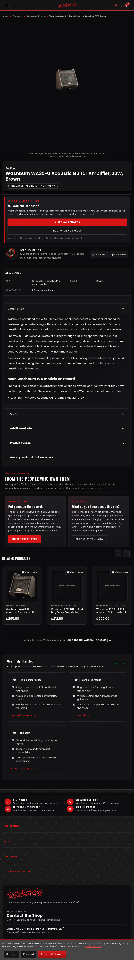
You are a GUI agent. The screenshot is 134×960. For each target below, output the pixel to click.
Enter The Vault (21, 768)
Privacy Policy (93, 946)
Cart (128, 4)
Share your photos (67, 222)
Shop (7, 841)
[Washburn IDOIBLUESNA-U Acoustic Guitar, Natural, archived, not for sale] (112, 586)
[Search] (16, 5)
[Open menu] (7, 5)
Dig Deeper (11, 856)
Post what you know (67, 230)
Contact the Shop (25, 915)
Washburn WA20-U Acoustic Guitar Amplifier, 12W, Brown (48, 398)
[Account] (122, 5)
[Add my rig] (115, 5)
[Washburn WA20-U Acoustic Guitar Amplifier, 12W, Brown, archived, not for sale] (22, 586)
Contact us (120, 254)
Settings (11, 954)
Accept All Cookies (52, 954)
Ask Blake (100, 254)
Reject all (28, 954)
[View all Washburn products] (11, 168)
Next (126, 553)
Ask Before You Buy (23, 715)
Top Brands (11, 826)
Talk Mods (79, 715)
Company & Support (17, 871)
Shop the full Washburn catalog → (89, 640)
